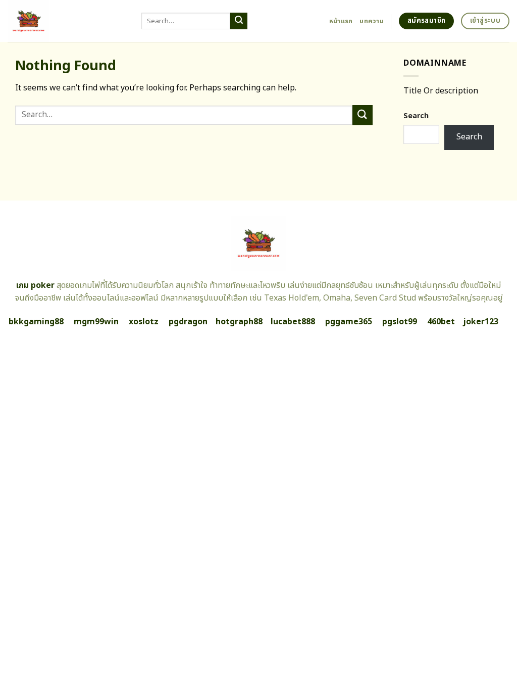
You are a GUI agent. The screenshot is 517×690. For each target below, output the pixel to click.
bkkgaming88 (36, 322)
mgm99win (96, 322)
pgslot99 (399, 322)
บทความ (371, 21)
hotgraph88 (239, 322)
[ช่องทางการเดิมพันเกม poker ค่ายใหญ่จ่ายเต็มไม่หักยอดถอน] (67, 21)
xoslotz (144, 322)
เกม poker (35, 285)
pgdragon (188, 322)
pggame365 (348, 322)
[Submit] (238, 21)
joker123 (480, 322)
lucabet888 (293, 322)
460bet (441, 322)
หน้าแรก (341, 21)
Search (416, 116)
